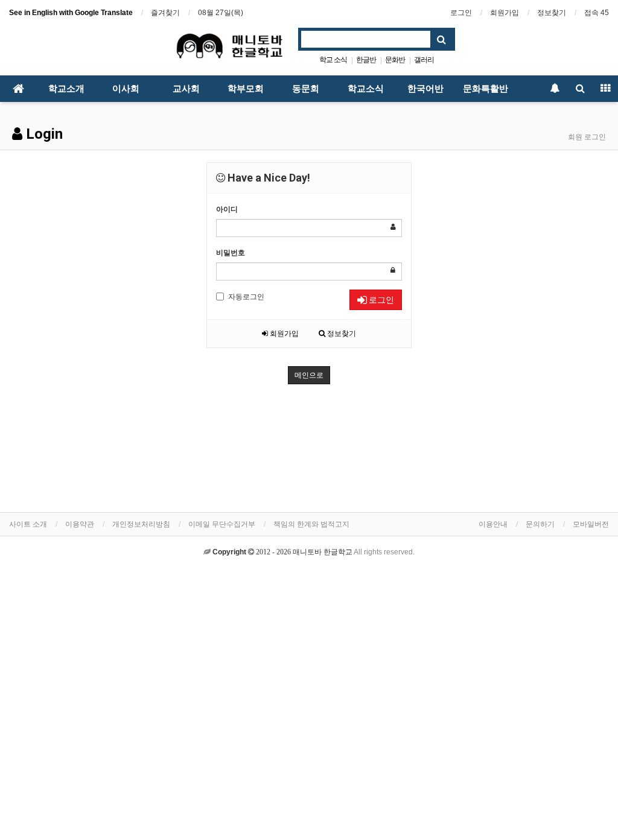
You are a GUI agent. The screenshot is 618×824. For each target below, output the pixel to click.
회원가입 (504, 12)
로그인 (461, 12)
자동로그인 (246, 297)
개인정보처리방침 (141, 524)
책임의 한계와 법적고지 (311, 524)
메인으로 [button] (309, 375)
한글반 (366, 59)
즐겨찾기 (165, 12)
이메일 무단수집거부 (221, 524)
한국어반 (425, 88)
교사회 (186, 88)
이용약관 (79, 524)
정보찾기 (551, 12)
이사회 (125, 88)
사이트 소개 (28, 524)
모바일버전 (591, 524)
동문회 (305, 88)
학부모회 (246, 88)
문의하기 (540, 524)
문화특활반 (485, 88)
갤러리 (424, 59)
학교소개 (66, 88)
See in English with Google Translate (71, 12)
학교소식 (366, 88)
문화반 (395, 59)
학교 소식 (333, 59)
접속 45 (596, 12)
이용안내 (493, 524)
